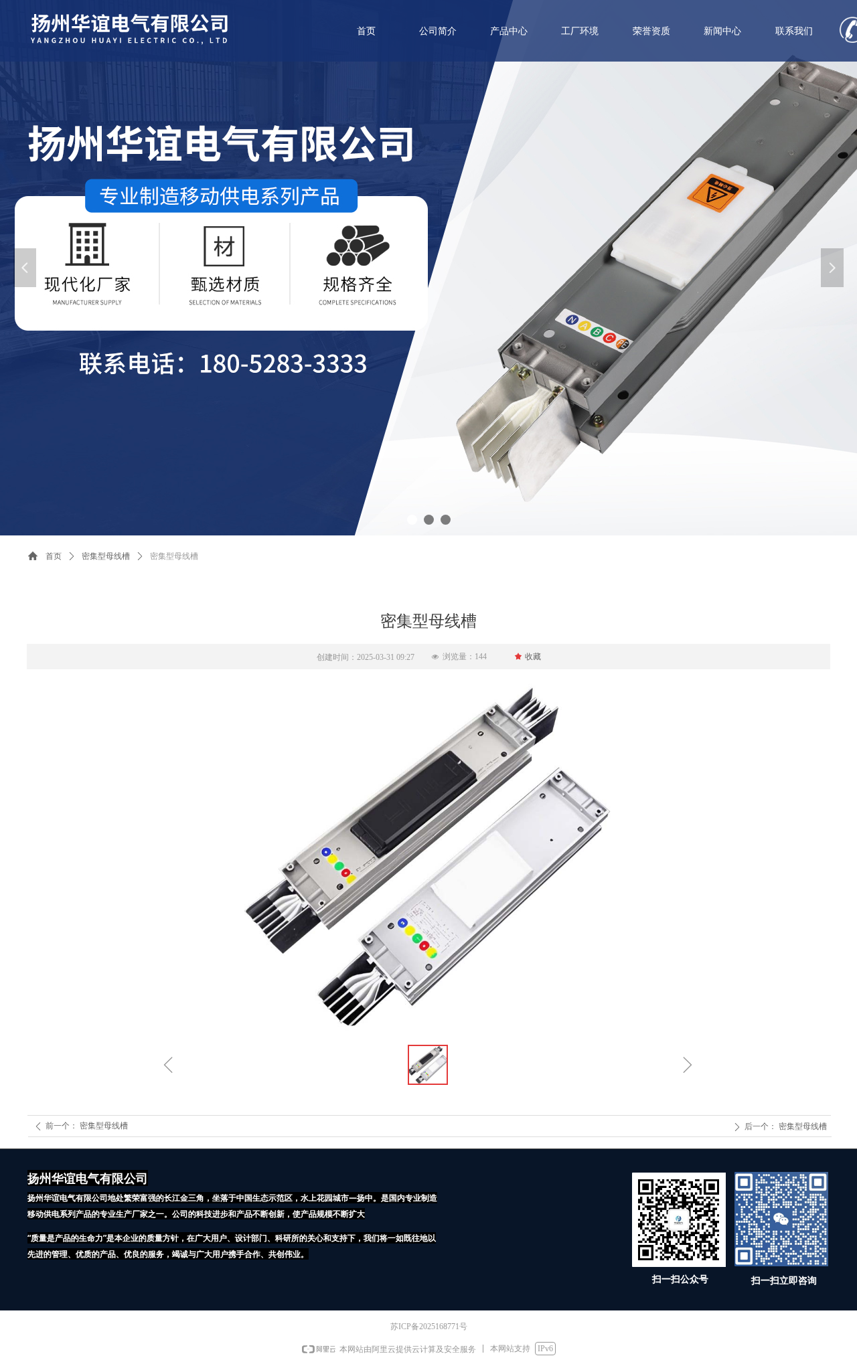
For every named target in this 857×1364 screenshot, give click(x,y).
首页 (54, 556)
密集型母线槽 (106, 556)
